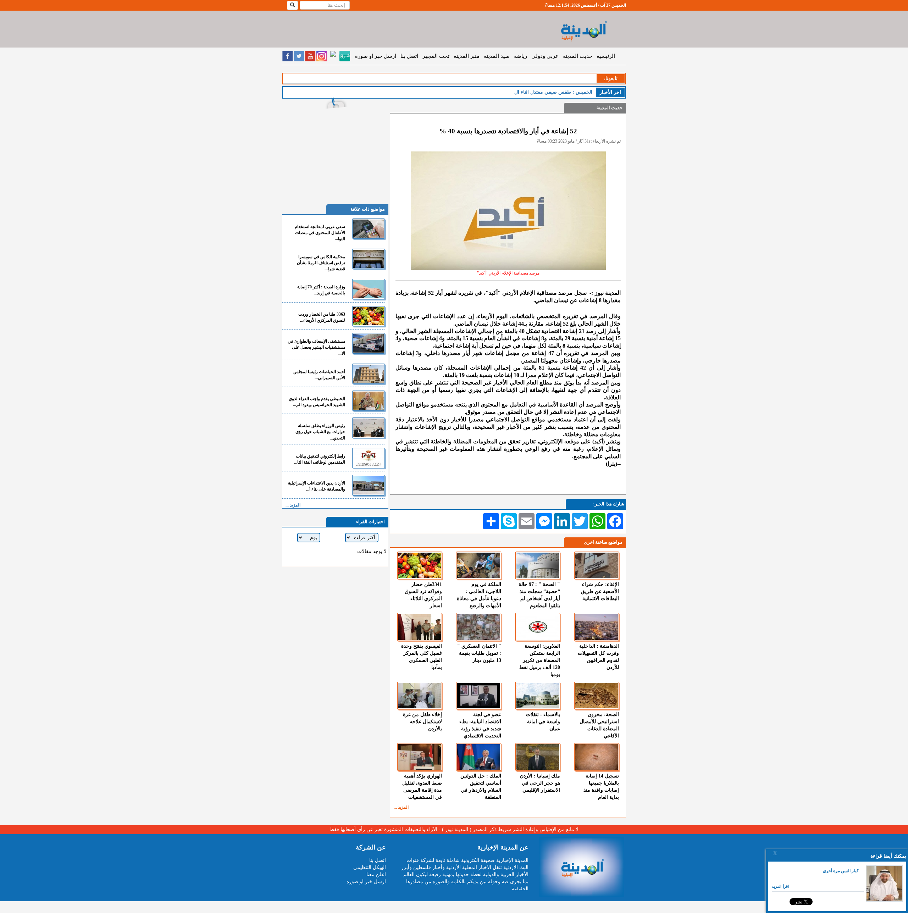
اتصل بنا (409, 56)
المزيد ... (401, 807)
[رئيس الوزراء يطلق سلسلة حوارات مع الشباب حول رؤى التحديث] (368, 427)
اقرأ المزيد (780, 886)
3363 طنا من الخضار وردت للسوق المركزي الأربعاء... (321, 317)
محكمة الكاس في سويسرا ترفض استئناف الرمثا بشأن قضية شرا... (321, 262)
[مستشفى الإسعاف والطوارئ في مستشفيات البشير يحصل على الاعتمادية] (368, 343)
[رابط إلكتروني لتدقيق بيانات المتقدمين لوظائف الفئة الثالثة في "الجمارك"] (368, 458)
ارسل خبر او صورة (375, 56)
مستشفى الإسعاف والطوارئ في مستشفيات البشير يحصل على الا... (316, 347)
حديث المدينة (577, 56)
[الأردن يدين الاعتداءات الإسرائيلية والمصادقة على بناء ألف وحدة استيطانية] (368, 485)
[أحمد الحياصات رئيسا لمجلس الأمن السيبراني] (368, 374)
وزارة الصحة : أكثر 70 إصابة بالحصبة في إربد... (321, 289)
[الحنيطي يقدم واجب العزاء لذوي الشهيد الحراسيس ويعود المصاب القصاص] (368, 401)
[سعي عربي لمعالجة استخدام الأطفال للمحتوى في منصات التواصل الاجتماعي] (368, 228)
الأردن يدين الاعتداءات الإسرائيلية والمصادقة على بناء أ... (316, 486)
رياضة (520, 56)
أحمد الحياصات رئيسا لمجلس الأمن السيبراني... (319, 374)
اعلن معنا (376, 874)
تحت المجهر (435, 56)
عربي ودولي (545, 56)
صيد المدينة (497, 56)
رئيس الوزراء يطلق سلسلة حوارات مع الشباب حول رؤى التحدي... (320, 431)
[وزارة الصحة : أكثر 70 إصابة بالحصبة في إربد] (368, 289)
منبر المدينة (467, 56)
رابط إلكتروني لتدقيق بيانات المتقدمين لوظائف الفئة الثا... (319, 459)
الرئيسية (606, 56)
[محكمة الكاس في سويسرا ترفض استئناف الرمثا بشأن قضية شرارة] (368, 259)
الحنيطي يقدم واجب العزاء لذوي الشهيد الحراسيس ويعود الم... (317, 401)
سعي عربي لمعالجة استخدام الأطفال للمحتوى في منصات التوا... (320, 232)
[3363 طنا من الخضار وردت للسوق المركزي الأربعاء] (368, 316)
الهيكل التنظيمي (369, 867)
